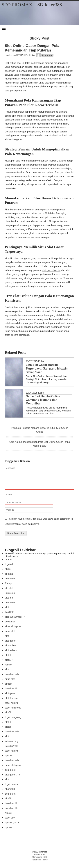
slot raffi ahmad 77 (15, 616)
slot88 (8, 655)
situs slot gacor (13, 626)
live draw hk (11, 688)
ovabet (8, 559)
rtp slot (8, 664)
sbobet (8, 683)
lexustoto (10, 593)
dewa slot (10, 621)
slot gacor (10, 640)
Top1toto (9, 612)
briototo (9, 573)
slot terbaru (11, 650)
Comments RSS (39, 857)
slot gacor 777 (12, 774)
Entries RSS (39, 854)
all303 (8, 569)
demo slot (10, 769)
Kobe (41, 361)
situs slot (10, 631)
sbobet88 (10, 789)
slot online (10, 645)
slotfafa (9, 597)
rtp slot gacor (12, 822)
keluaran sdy (12, 741)
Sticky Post (39, 38)
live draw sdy (12, 674)
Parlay (8, 583)
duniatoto (10, 578)
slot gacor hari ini (51, 270)
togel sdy (10, 817)
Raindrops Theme (40, 860)
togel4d (9, 564)
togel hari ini (11, 703)
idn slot (9, 588)
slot (7, 607)
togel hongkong (13, 707)
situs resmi (28, 553)
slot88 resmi (11, 698)
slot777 (9, 659)
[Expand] (4, 28)
